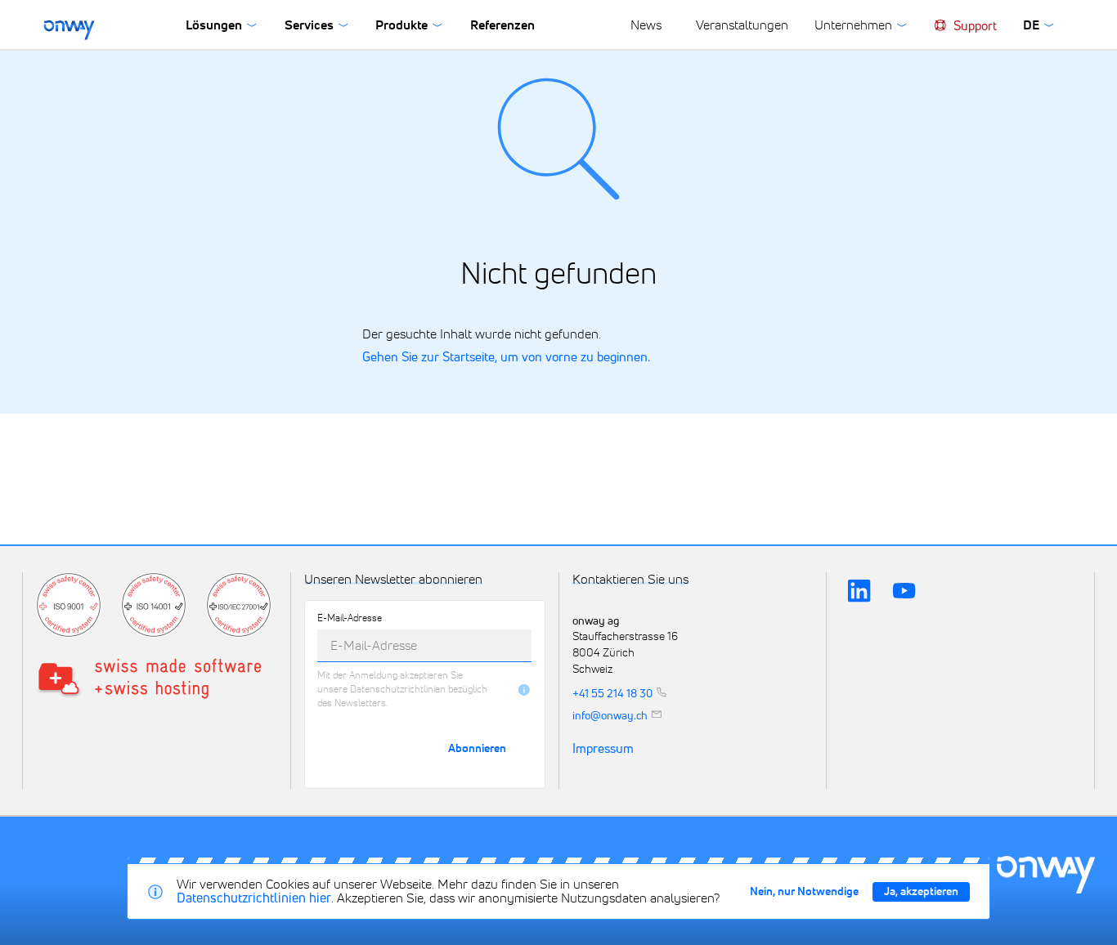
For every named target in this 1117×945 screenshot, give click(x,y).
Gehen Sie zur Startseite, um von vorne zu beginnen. (506, 356)
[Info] (524, 690)
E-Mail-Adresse (349, 619)
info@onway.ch (610, 715)
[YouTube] (904, 591)
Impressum (603, 749)
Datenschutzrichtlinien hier (254, 898)
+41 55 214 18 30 (612, 693)
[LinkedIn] (859, 591)
